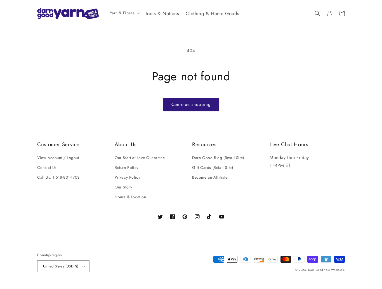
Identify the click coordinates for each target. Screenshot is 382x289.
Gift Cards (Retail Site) (212, 167)
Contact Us (47, 167)
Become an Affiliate (209, 177)
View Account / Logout (58, 157)
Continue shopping (191, 104)
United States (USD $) (60, 266)
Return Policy (126, 167)
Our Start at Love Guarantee (140, 157)
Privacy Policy (127, 177)
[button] (124, 13)
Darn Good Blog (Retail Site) (218, 157)
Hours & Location (130, 197)
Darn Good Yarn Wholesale (326, 270)
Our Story (123, 187)
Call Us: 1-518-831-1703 (58, 177)
